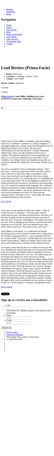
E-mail (9, 320)
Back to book (6, 287)
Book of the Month (14, 34)
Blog (8, 32)
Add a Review (12, 39)
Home (8, 25)
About (9, 27)
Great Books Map (13, 41)
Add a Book (11, 37)
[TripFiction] (13, 5)
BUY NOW (6, 201)
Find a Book (11, 30)
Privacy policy (12, 332)
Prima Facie (6, 96)
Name (8, 315)
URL (8, 305)
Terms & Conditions (14, 335)
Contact (9, 44)
